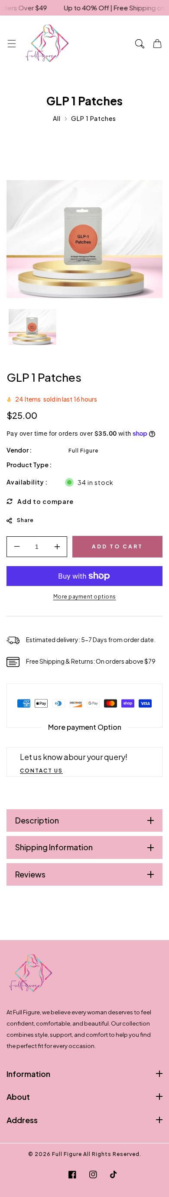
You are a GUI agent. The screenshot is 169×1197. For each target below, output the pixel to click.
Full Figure (83, 450)
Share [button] (25, 520)
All (57, 118)
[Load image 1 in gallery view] (32, 328)
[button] (11, 43)
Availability (25, 482)
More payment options (84, 596)
